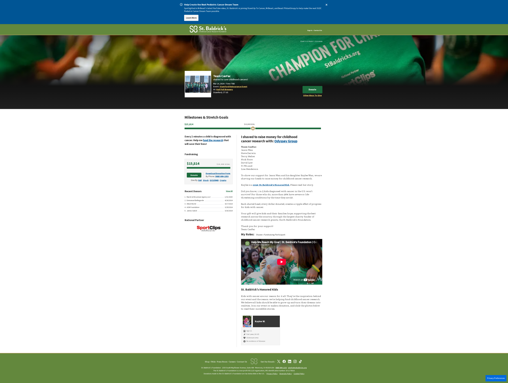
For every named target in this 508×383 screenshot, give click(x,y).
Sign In (309, 30)
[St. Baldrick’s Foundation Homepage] (208, 29)
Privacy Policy (272, 373)
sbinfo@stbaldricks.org (297, 367)
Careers (232, 362)
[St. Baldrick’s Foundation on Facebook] (284, 362)
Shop (207, 362)
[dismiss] (326, 4)
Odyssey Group (285, 141)
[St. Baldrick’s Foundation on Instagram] (295, 362)
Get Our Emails (268, 362)
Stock (206, 180)
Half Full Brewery (224, 89)
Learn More (191, 17)
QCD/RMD (214, 180)
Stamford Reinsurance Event (233, 86)
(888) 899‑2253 (281, 367)
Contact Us (318, 30)
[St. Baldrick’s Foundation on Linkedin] (289, 362)
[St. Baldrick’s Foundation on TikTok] (300, 362)
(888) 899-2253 (221, 176)
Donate (312, 89)
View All (229, 191)
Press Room (222, 362)
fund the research (213, 140)
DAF (200, 180)
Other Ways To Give (312, 95)
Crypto (223, 180)
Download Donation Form (218, 173)
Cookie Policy (299, 373)
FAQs (213, 362)
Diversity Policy (286, 373)
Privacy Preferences (496, 378)
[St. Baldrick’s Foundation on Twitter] (278, 362)
